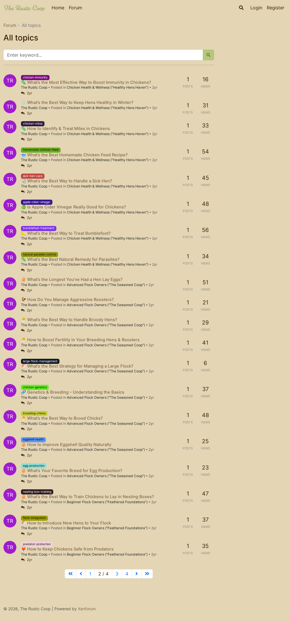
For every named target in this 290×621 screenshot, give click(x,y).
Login (256, 7)
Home (58, 7)
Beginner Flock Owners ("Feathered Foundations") (107, 502)
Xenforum (87, 608)
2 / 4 (103, 574)
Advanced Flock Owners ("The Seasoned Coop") (106, 285)
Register (275, 7)
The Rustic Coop (34, 87)
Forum (75, 7)
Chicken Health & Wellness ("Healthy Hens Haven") (107, 87)
